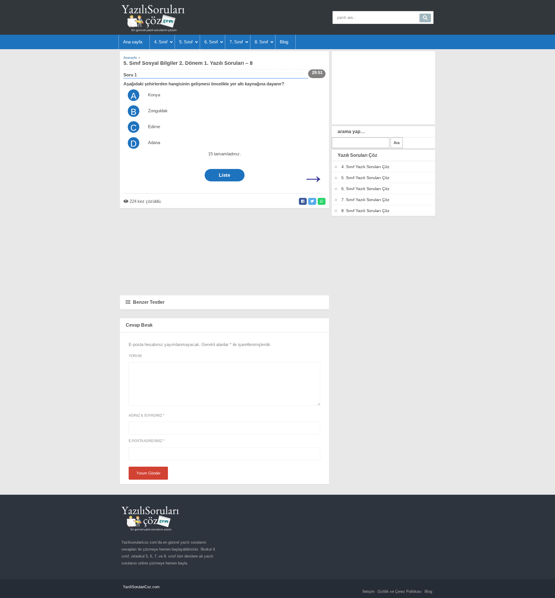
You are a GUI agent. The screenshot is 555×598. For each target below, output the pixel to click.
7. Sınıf (236, 41)
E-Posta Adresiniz (146, 441)
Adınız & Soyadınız (146, 415)
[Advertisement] (224, 251)
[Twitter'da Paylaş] (312, 201)
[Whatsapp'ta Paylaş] (321, 201)
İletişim (368, 591)
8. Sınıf (261, 41)
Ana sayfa (132, 41)
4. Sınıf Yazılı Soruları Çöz (365, 166)
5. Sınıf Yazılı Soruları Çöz (365, 177)
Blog (284, 41)
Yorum (135, 356)
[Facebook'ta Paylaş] (303, 201)
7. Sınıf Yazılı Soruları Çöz (365, 199)
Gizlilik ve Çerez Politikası (400, 591)
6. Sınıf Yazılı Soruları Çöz (365, 188)
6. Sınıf (211, 41)
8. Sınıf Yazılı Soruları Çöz (365, 210)
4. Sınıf (160, 41)
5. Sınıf (186, 41)
